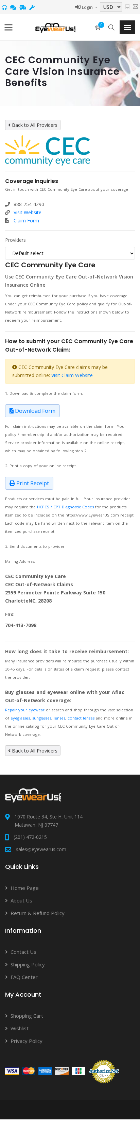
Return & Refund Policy (38, 913)
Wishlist (20, 1028)
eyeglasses (20, 718)
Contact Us (23, 951)
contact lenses (81, 718)
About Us (21, 900)
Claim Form (26, 220)
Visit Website (27, 212)
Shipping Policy (28, 964)
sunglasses (41, 718)
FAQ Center (24, 977)
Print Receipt (32, 483)
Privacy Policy (26, 1040)
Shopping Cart (27, 1015)
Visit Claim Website (72, 375)
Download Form (34, 411)
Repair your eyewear (25, 709)
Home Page (25, 887)
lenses (59, 718)
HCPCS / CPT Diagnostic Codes (65, 506)
